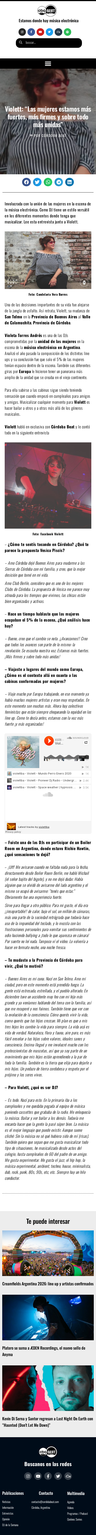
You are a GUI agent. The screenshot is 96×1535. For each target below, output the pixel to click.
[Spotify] (67, 32)
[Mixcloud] (58, 32)
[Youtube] (40, 32)
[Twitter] (49, 32)
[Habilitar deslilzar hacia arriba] (87, 1526)
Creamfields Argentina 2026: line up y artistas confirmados (48, 1283)
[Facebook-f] (31, 32)
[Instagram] (22, 32)
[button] (48, 64)
